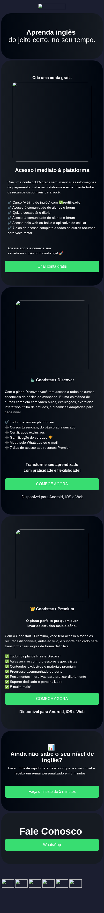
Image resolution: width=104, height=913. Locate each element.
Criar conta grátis (52, 266)
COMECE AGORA (52, 484)
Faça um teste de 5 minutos (52, 791)
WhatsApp (52, 845)
